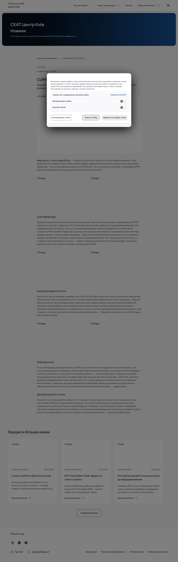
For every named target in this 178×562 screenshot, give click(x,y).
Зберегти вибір (91, 118)
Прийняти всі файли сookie (114, 118)
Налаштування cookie (61, 118)
